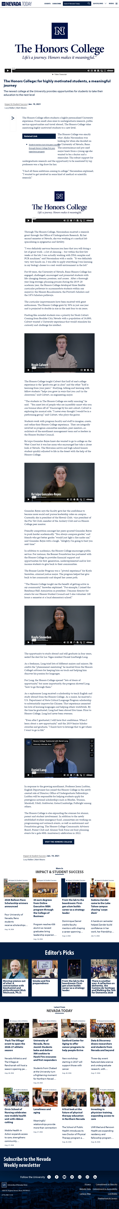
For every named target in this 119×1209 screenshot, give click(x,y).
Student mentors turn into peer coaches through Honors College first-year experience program (44, 148)
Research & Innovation (106, 1021)
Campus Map (85, 1194)
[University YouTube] (64, 1177)
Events (48, 3)
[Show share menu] (13, 118)
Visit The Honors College (58, 841)
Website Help (85, 1189)
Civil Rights (112, 1194)
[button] (99, 3)
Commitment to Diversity (106, 1184)
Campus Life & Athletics (20, 1021)
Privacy (88, 1184)
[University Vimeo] (72, 1177)
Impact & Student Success (16, 104)
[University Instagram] (87, 1177)
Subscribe (56, 3)
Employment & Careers (107, 1198)
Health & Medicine (79, 1021)
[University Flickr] (79, 1177)
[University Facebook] (56, 1177)
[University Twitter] (49, 1177)
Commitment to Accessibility (105, 1189)
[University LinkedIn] (95, 1177)
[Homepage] (16, 4)
